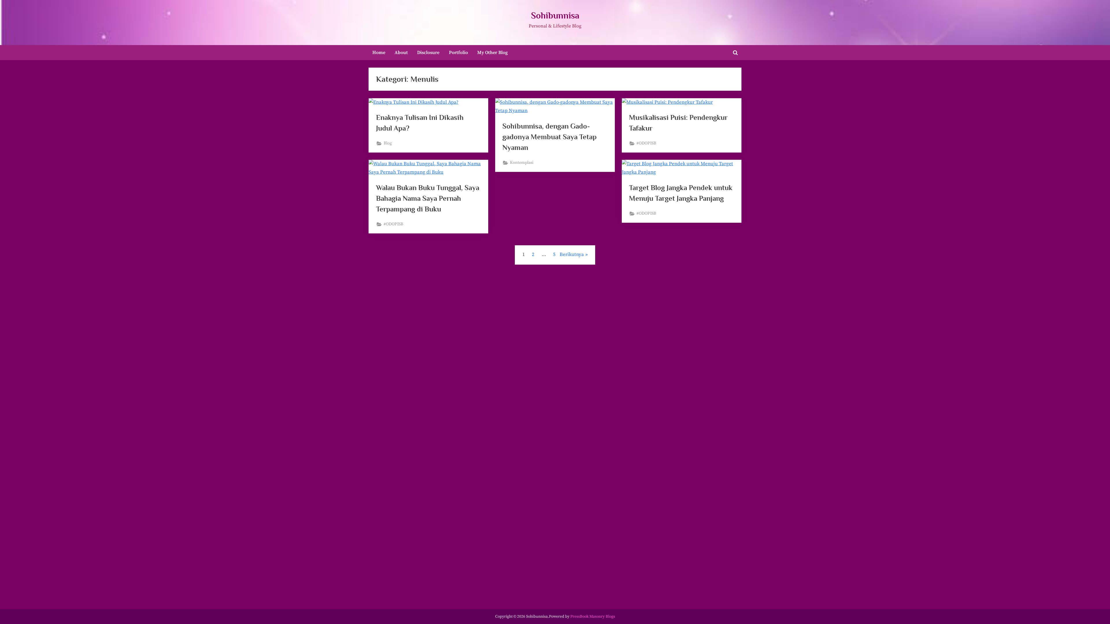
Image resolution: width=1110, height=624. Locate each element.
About (401, 52)
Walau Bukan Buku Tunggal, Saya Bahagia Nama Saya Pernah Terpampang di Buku (427, 198)
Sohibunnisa (555, 15)
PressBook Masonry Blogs (592, 616)
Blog (388, 143)
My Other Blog (492, 52)
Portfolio (458, 52)
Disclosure (428, 52)
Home (378, 52)
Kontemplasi (521, 162)
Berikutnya (572, 254)
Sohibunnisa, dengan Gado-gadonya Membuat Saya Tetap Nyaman (549, 136)
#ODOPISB (646, 143)
